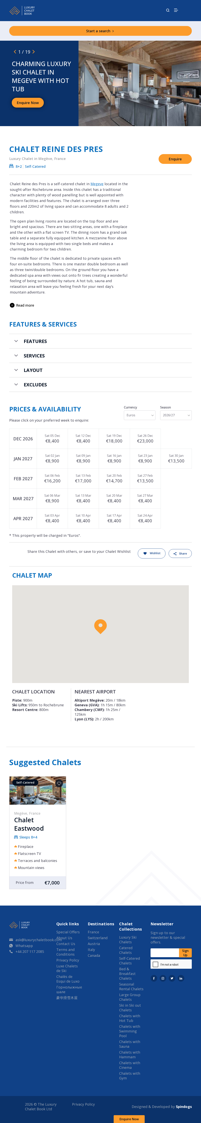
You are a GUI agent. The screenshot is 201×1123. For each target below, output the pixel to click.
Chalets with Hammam (129, 1054)
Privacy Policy (67, 960)
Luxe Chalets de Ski (67, 968)
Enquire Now (129, 1119)
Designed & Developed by (162, 1106)
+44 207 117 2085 (30, 951)
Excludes (35, 384)
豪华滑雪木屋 (67, 997)
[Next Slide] (33, 51)
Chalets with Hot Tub (129, 1018)
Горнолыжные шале (69, 989)
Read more (25, 305)
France (93, 932)
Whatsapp (24, 945)
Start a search (98, 31)
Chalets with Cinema (129, 1065)
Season (165, 407)
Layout (33, 370)
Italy (91, 949)
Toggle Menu (176, 10)
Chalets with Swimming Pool (129, 1031)
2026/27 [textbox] (169, 415)
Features (35, 341)
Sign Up (185, 953)
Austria (94, 943)
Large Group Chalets (130, 997)
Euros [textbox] (131, 415)
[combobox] (139, 415)
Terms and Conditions (65, 952)
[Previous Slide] (15, 51)
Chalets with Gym (129, 1075)
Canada (94, 955)
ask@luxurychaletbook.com (39, 939)
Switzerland (98, 937)
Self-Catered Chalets (129, 960)
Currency (130, 407)
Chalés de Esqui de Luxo (67, 979)
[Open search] (167, 10)
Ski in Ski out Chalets (130, 1007)
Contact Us (65, 943)
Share (183, 553)
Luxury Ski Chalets (127, 939)
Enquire (175, 159)
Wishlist (155, 553)
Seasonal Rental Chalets (131, 986)
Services (34, 355)
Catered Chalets (125, 950)
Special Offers (68, 932)
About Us (64, 937)
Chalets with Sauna (129, 1044)
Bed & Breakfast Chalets (127, 974)
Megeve (96, 183)
